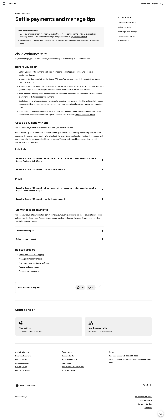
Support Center (68, 356)
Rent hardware (21, 359)
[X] (144, 385)
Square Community (69, 359)
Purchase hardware (23, 356)
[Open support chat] (161, 414)
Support (13, 3)
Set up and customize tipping (31, 255)
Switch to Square (22, 363)
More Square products (24, 370)
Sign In (155, 4)
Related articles (124, 41)
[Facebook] (147, 385)
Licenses (148, 408)
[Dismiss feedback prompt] (99, 286)
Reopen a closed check (29, 267)
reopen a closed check (85, 115)
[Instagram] (150, 385)
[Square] (4, 3)
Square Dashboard (79, 37)
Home (17, 13)
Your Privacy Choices (143, 397)
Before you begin (124, 27)
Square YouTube (68, 370)
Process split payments (29, 271)
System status (67, 363)
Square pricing (21, 367)
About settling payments (127, 23)
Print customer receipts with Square (34, 263)
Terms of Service (145, 404)
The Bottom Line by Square (73, 367)
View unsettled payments (127, 36)
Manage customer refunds (30, 259)
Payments (26, 13)
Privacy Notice (146, 400)
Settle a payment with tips (127, 32)
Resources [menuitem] (145, 4)
